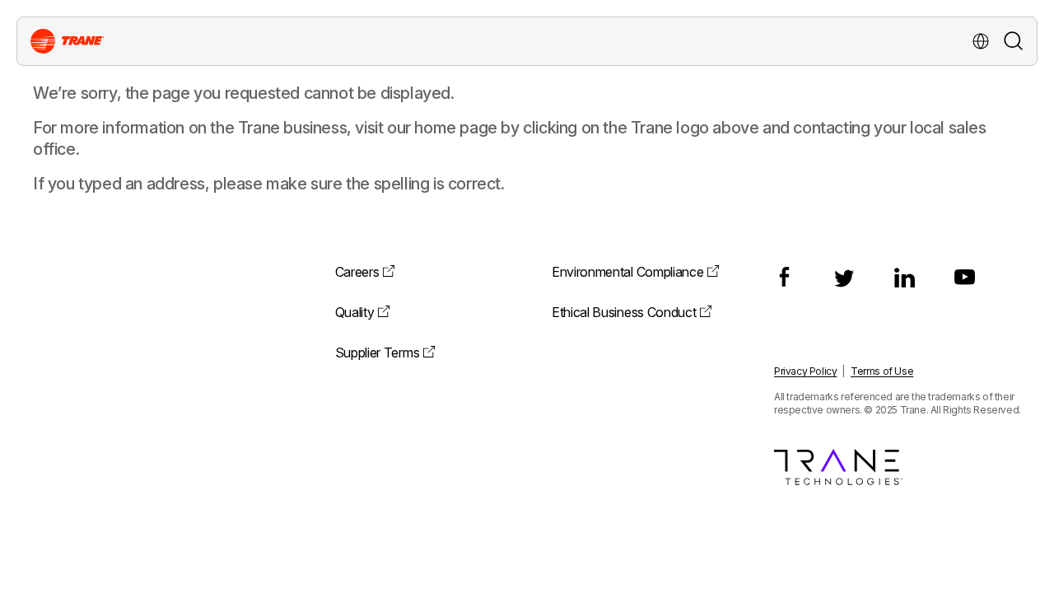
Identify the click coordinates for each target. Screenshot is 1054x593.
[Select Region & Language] (981, 41)
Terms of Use (882, 371)
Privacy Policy (805, 371)
